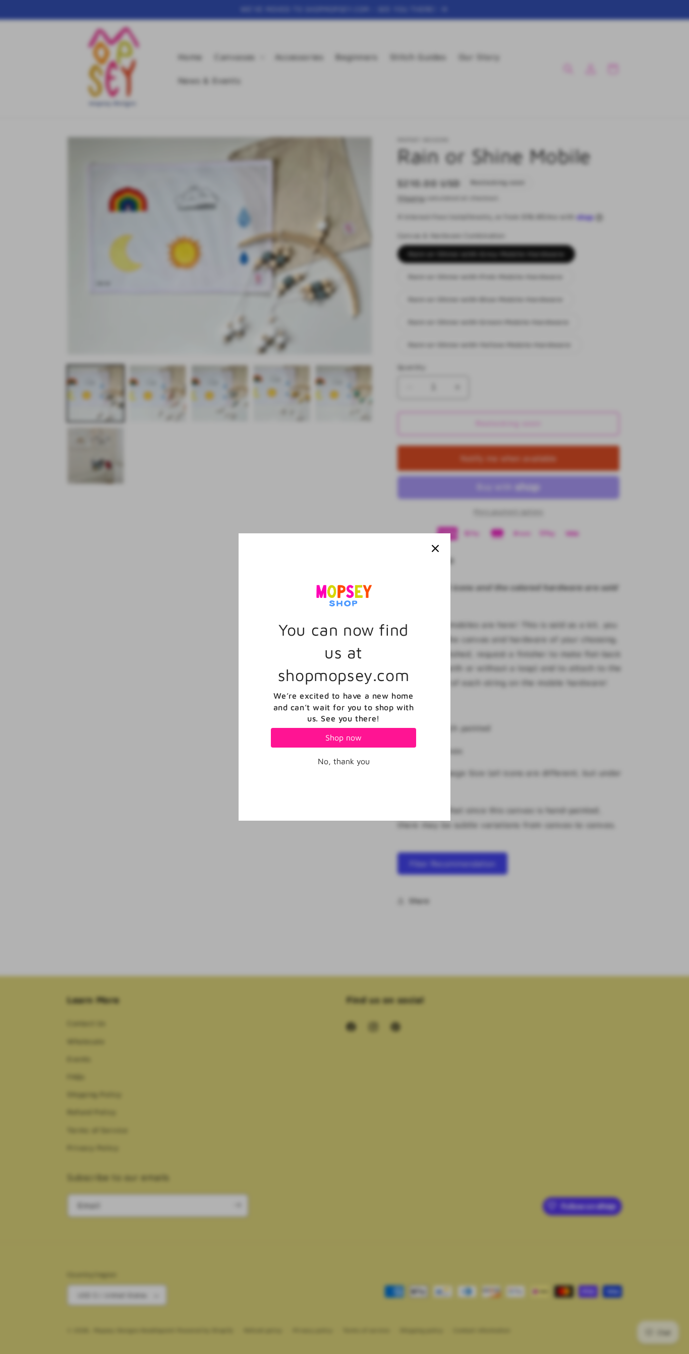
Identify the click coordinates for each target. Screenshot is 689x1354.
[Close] (435, 548)
